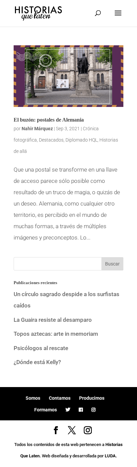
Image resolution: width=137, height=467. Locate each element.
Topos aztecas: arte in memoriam (56, 333)
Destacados (51, 140)
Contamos (59, 398)
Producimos (91, 398)
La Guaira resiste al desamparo (53, 319)
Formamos (45, 409)
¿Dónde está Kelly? (37, 362)
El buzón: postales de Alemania (49, 120)
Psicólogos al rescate (41, 348)
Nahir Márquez (37, 128)
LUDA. (111, 455)
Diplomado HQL (81, 140)
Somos (33, 398)
